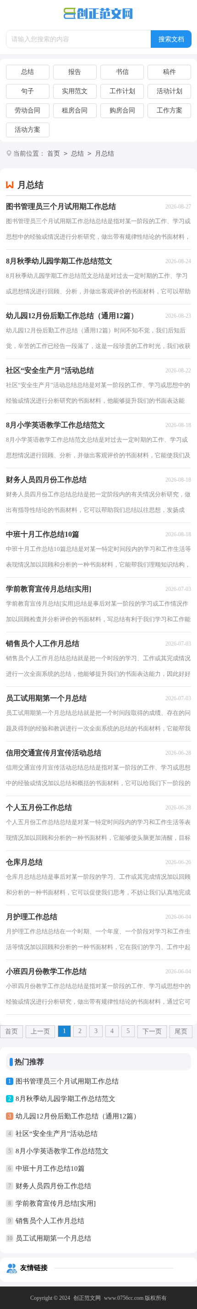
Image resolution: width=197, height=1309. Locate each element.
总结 (27, 71)
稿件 (169, 71)
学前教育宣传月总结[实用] (56, 1203)
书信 (122, 71)
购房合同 (122, 110)
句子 (27, 91)
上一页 (40, 1031)
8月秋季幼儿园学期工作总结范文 (65, 1098)
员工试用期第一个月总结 (53, 1238)
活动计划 (169, 91)
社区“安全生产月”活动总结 (57, 1133)
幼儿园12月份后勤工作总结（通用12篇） (78, 1116)
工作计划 (122, 91)
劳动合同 (27, 110)
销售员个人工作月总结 (50, 1221)
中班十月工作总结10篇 (50, 1168)
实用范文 (75, 91)
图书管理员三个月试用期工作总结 (67, 1081)
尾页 (181, 1031)
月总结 (104, 153)
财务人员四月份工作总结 (53, 1186)
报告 (74, 71)
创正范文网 (87, 1298)
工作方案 (169, 110)
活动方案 (27, 129)
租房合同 (75, 110)
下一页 (152, 1031)
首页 (53, 153)
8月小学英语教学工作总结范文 (62, 1151)
